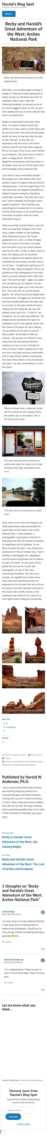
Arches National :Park (20, 761)
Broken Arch (7, 765)
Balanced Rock (36, 761)
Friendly (16, 765)
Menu (10, 13)
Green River (25, 765)
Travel (7, 758)
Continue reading (23, 1124)
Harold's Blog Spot (18, 4)
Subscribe (13, 1116)
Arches (7, 761)
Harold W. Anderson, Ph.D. (15, 755)
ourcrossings (8, 911)
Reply (43, 949)
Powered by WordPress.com (31, 1080)
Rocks (33, 765)
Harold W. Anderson (13, 959)
